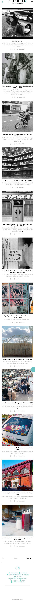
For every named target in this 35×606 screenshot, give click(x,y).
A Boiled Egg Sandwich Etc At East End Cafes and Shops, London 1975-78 (17, 225)
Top (28, 558)
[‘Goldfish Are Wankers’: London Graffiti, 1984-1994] (17, 341)
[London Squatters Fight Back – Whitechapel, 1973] (17, 163)
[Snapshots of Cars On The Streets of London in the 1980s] (17, 430)
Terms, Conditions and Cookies (18, 578)
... (21, 46)
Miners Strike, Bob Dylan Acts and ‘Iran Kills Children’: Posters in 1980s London (17, 271)
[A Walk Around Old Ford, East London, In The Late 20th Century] (17, 116)
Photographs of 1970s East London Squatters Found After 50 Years (17, 86)
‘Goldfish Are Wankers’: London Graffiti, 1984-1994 (17, 359)
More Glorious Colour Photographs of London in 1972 (17, 403)
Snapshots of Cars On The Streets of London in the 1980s (17, 448)
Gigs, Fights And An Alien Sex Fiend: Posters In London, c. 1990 (17, 316)
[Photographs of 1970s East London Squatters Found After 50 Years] (17, 68)
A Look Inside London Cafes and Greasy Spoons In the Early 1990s (17, 538)
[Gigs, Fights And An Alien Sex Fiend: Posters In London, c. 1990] (17, 298)
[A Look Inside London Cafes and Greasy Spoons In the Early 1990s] (17, 520)
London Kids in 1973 (17, 41)
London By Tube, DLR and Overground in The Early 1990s (17, 493)
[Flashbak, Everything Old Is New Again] (17, 2)
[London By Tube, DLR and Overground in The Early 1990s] (17, 475)
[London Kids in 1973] (17, 23)
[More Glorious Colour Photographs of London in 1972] (17, 385)
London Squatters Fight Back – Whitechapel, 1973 (17, 181)
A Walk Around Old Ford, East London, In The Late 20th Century (17, 135)
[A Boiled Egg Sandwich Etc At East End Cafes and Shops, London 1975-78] (17, 206)
